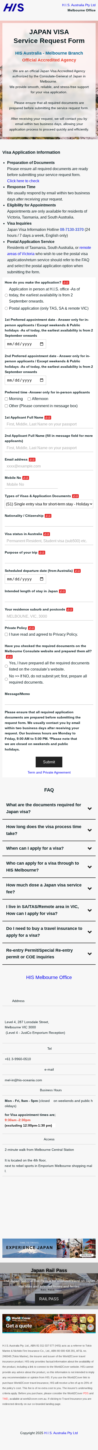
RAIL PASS (49, 1299)
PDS (85, 1393)
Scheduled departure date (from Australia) (39, 571)
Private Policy (16, 628)
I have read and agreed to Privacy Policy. (43, 634)
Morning (16, 399)
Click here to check (23, 181)
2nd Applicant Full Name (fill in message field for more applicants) (49, 438)
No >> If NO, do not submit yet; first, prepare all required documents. (48, 679)
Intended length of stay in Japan (31, 591)
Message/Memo (17, 694)
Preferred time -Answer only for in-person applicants (47, 392)
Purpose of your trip (21, 552)
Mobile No (13, 478)
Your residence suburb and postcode (35, 609)
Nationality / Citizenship (24, 516)
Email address (16, 459)
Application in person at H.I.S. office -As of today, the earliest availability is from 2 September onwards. (44, 295)
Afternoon (40, 399)
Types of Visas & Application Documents (38, 496)
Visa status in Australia (23, 534)
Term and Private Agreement (49, 772)
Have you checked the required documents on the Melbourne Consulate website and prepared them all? (48, 648)
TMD (5, 1398)
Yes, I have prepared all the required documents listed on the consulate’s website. (49, 666)
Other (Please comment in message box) (43, 406)
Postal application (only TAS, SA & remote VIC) (48, 308)
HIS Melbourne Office (49, 977)
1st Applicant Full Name (24, 417)
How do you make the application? (33, 282)
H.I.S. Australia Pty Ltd (79, 5)
